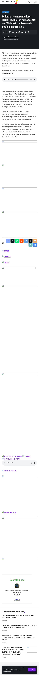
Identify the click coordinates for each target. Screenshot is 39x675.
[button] (32, 669)
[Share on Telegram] (16, 32)
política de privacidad (15, 669)
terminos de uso (7, 671)
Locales (5, 12)
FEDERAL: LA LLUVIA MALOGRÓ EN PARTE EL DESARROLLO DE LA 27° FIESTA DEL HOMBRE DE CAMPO (18, 638)
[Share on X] (9, 32)
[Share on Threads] (19, 32)
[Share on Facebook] (6, 32)
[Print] (28, 32)
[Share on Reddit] (22, 241)
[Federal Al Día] (11, 2)
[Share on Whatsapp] (13, 32)
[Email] (22, 32)
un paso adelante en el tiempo (10, 37)
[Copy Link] (25, 32)
